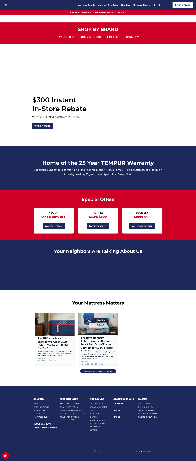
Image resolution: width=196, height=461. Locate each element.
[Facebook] (95, 451)
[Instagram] (101, 451)
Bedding (125, 5)
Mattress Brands (86, 5)
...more (59, 355)
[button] (54, 339)
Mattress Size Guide (108, 5)
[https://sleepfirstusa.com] (8, 5)
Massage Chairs (141, 5)
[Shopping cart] (159, 5)
